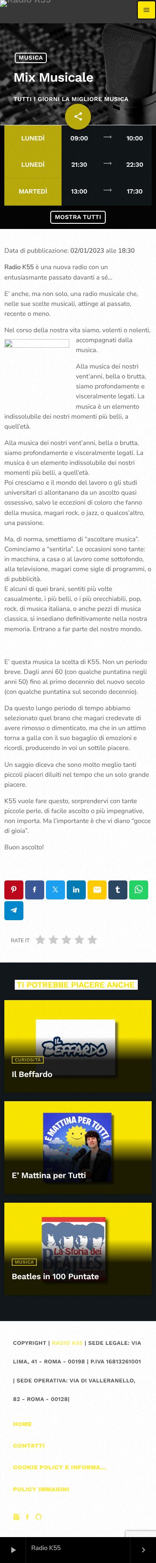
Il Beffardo (32, 1074)
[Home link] (25, 10)
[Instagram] (16, 1517)
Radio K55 (67, 1343)
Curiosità (28, 1060)
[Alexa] (38, 1517)
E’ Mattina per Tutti (49, 1175)
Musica (31, 57)
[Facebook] (27, 1517)
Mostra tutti (78, 217)
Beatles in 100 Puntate (55, 1276)
